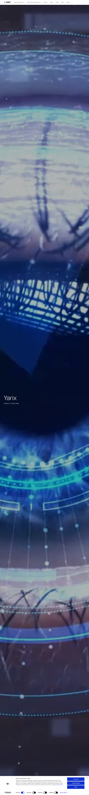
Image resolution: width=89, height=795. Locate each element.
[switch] (34, 793)
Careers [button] (68, 2)
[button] (72, 5)
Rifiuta (75, 787)
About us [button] (45, 2)
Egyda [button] (51, 2)
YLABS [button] (57, 2)
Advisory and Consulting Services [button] (33, 2)
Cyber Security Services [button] (18, 2)
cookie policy (59, 784)
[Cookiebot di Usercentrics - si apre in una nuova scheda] (8, 793)
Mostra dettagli (63, 792)
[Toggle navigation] (83, 5)
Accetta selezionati (76, 783)
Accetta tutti (75, 779)
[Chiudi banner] (87, 777)
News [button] (62, 2)
